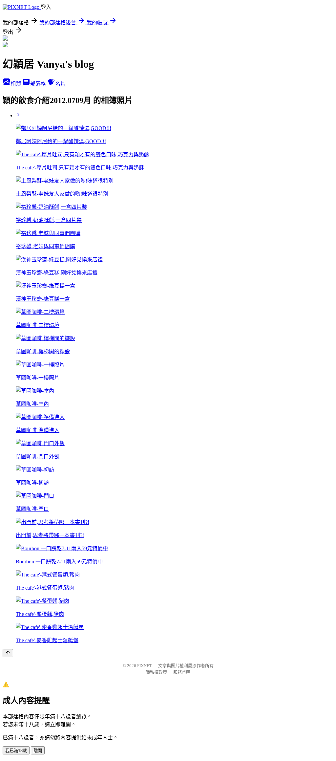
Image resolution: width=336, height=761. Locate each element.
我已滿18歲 (16, 750)
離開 (37, 750)
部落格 (38, 84)
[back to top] (8, 653)
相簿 (16, 84)
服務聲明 (181, 672)
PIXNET (144, 665)
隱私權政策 (156, 672)
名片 (60, 84)
